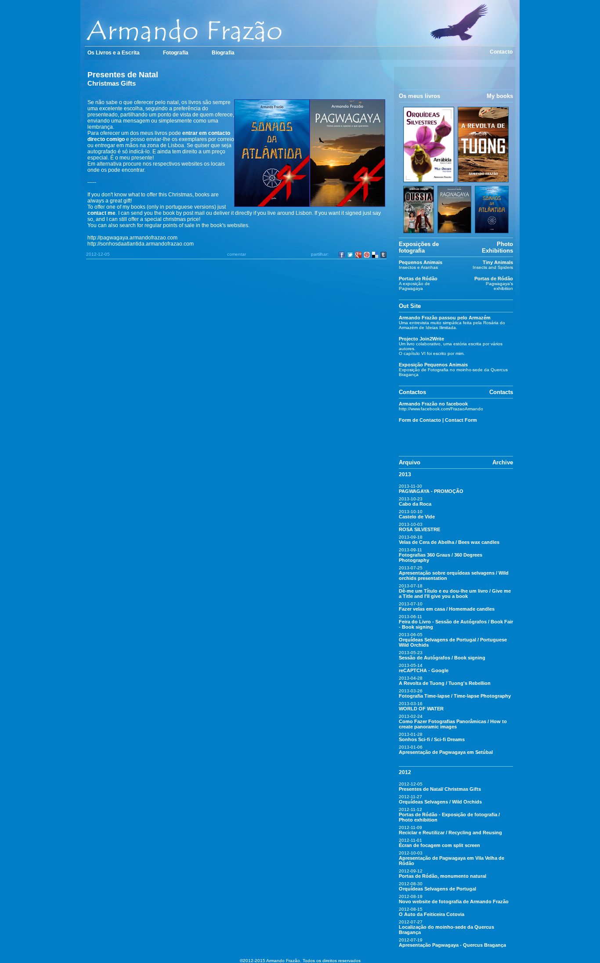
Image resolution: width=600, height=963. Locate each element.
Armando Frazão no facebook (433, 403)
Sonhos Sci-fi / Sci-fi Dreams (432, 739)
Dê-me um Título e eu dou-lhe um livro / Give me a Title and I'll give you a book (455, 593)
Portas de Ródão (418, 278)
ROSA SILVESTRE (419, 529)
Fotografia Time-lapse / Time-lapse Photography (455, 696)
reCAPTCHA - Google (423, 670)
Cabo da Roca (415, 504)
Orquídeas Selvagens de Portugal (437, 888)
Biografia (223, 53)
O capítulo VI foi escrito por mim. (432, 353)
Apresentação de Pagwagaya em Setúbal (446, 752)
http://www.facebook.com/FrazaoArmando (441, 408)
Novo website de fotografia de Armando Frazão (454, 901)
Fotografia (175, 53)
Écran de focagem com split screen (439, 845)
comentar (236, 254)
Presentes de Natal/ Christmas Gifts (440, 789)
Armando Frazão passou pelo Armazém (445, 317)
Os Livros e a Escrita (113, 53)
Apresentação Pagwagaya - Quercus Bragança (452, 945)
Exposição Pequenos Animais (433, 364)
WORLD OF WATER (421, 708)
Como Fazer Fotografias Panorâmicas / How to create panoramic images (453, 724)
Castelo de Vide (417, 516)
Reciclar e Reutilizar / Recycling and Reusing (450, 832)
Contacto (501, 52)
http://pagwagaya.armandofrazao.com (132, 238)
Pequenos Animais (420, 262)
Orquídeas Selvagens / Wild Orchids (440, 801)
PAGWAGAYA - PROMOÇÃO (431, 491)
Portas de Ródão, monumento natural (442, 876)
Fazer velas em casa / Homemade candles (447, 609)
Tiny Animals (498, 262)
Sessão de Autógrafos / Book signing (442, 657)
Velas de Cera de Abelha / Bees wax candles (449, 542)
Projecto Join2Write (421, 338)
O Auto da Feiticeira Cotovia (431, 914)
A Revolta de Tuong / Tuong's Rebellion (445, 683)
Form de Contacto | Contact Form (438, 420)
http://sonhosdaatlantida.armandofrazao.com (140, 244)
